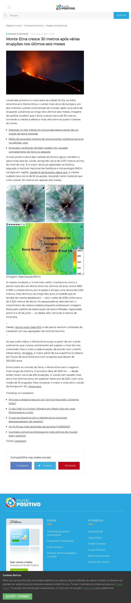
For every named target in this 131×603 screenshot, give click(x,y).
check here (89, 588)
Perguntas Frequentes (60, 540)
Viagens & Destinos (56, 25)
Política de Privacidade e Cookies (61, 554)
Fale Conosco (55, 547)
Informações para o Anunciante (58, 533)
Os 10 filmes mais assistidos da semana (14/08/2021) (39, 426)
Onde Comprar (97, 543)
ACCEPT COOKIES (17, 596)
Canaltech (20, 440)
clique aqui (34, 386)
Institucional (95, 531)
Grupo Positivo (97, 549)
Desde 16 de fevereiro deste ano (49, 172)
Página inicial (13, 25)
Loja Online (94, 537)
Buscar (121, 15)
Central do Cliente (98, 561)
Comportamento (33, 25)
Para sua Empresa (98, 555)
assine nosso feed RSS (28, 327)
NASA (29, 353)
